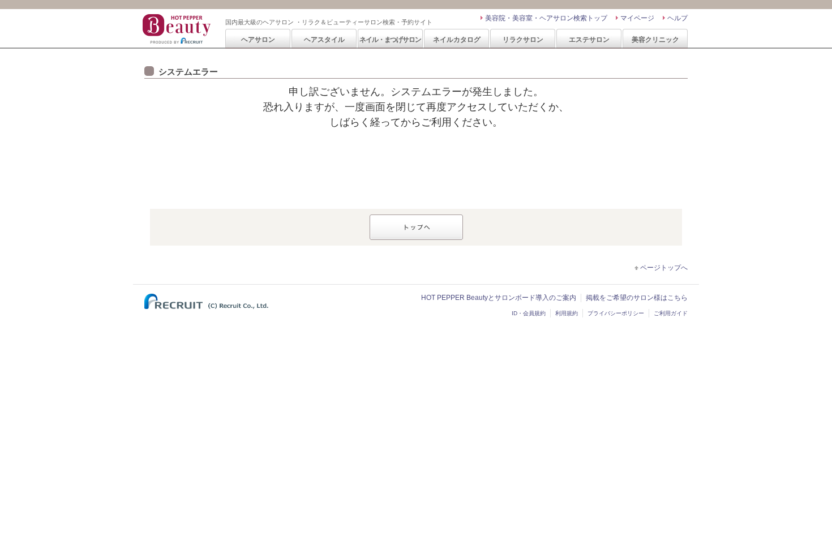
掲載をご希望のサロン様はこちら (637, 298)
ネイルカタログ (457, 39)
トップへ (416, 227)
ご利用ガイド (671, 313)
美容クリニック (655, 39)
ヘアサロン (258, 39)
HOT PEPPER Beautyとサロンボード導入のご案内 (498, 298)
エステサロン (589, 39)
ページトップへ (664, 268)
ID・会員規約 (529, 313)
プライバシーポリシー (615, 313)
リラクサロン (523, 39)
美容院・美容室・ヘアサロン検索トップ (546, 18)
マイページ (637, 18)
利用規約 (566, 313)
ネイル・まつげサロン (390, 39)
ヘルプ (677, 18)
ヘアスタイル (324, 39)
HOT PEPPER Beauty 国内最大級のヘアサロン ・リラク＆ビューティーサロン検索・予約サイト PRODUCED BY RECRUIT (178, 29)
